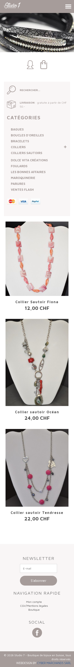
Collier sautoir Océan (37, 412)
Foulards (19, 166)
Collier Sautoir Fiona (37, 302)
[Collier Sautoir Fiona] (37, 259)
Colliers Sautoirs (26, 153)
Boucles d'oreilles (27, 135)
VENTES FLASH (22, 189)
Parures (18, 183)
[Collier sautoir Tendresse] (37, 468)
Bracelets (20, 141)
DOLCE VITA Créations (29, 160)
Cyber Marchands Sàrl (54, 663)
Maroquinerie (23, 178)
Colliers (18, 147)
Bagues (17, 129)
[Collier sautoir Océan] (37, 362)
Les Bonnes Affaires (28, 172)
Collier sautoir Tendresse (37, 513)
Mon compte (34, 601)
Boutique (34, 609)
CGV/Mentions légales (34, 605)
